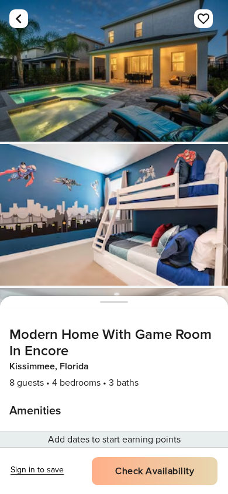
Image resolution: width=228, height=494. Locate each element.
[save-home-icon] (203, 18)
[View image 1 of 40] (114, 71)
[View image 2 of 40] (114, 215)
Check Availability (154, 471)
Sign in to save (37, 470)
